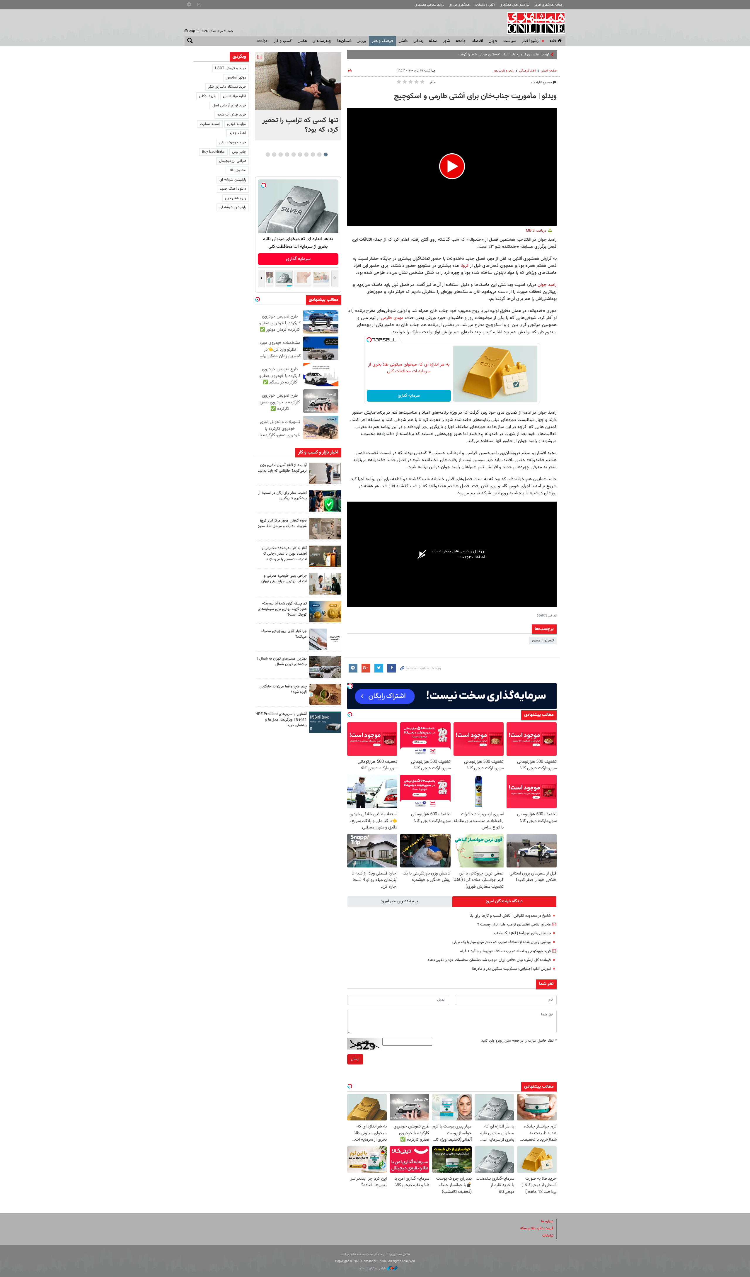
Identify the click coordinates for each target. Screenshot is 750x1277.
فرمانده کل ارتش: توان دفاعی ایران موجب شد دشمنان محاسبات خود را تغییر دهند (489, 960)
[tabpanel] (298, 96)
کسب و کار (283, 41)
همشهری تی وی (459, 4)
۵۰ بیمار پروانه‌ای (536, 54)
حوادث (262, 41)
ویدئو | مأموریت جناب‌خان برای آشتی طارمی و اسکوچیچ (475, 96)
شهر (446, 41)
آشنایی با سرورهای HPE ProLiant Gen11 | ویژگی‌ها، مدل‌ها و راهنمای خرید (281, 719)
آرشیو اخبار (530, 41)
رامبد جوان (547, 284)
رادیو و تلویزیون (504, 70)
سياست (509, 41)
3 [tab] (313, 154)
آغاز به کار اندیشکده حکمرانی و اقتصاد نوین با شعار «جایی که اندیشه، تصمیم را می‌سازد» (284, 553)
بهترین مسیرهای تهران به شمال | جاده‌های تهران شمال (282, 661)
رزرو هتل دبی (235, 198)
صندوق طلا (238, 170)
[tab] (504, 901)
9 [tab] (274, 154)
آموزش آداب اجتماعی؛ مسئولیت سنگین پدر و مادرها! (511, 969)
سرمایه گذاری (409, 396)
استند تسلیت (210, 124)
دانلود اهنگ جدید (233, 189)
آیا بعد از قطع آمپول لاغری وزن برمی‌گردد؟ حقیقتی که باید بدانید (282, 468)
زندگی (418, 41)
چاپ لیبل (239, 152)
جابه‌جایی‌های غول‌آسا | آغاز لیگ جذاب (522, 933)
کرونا (464, 265)
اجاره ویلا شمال (234, 96)
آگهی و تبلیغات (485, 4)
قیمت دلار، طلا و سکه (536, 1228)
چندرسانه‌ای (322, 41)
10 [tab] (268, 154)
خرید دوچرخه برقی (232, 142)
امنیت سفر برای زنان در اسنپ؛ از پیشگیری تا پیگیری (282, 495)
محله (433, 41)
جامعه (461, 41)
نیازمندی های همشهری (514, 4)
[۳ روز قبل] (325, 584)
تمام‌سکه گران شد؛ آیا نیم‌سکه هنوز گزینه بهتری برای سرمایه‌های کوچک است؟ (282, 609)
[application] (452, 167)
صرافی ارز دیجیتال (232, 161)
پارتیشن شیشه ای (232, 180)
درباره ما (547, 1221)
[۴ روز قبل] (325, 722)
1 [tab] (326, 154)
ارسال (355, 1059)
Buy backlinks (213, 152)
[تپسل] (369, 340)
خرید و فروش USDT (230, 68)
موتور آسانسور (236, 78)
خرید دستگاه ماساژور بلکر (227, 87)
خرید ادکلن (207, 96)
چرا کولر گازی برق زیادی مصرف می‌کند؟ (284, 634)
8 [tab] (280, 154)
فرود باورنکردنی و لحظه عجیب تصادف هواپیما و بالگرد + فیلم (505, 951)
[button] (452, 166)
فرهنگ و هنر (382, 41)
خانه (553, 41)
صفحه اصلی (549, 70)
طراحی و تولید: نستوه (373, 1268)
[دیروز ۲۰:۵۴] (298, 81)
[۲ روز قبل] (325, 473)
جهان (493, 41)
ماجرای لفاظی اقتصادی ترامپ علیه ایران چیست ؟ (514, 925)
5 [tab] (300, 154)
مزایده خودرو (236, 124)
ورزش (361, 41)
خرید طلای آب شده (231, 115)
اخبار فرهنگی (527, 70)
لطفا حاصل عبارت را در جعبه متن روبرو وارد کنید (519, 1041)
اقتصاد (477, 41)
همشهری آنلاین (533, 23)
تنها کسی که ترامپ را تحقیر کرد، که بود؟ (300, 125)
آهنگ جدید (237, 133)
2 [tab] (319, 154)
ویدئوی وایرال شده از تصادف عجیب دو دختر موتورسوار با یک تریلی (501, 942)
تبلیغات (547, 1236)
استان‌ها (344, 41)
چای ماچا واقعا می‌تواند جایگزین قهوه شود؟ (283, 689)
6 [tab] (293, 154)
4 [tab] (306, 154)
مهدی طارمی (392, 317)
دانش (403, 41)
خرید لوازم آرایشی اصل (229, 105)
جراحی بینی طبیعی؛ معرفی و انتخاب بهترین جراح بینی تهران (284, 578)
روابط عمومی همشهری (429, 4)
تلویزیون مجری (543, 640)
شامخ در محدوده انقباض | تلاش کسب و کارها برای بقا (510, 916)
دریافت (537, 231)
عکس (302, 41)
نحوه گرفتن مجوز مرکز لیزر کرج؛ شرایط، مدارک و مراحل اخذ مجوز (282, 523)
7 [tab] (287, 154)
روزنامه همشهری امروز (548, 4)
